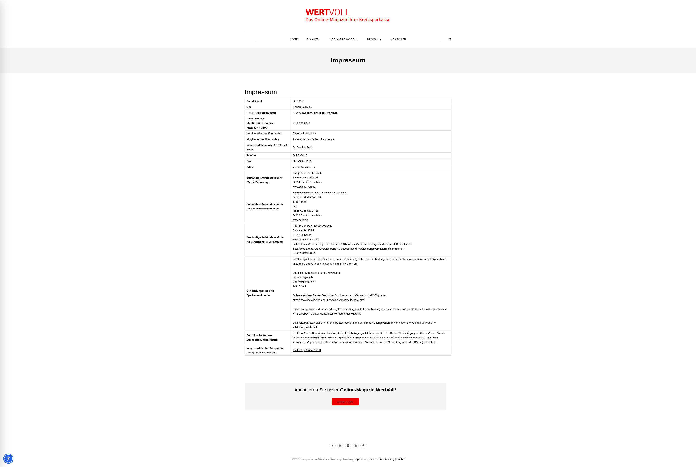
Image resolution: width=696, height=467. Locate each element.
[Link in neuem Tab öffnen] (333, 445)
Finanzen (314, 39)
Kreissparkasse (342, 39)
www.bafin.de (300, 220)
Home (294, 39)
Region (372, 39)
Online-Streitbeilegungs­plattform (355, 333)
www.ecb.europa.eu (304, 186)
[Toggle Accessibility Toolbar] (8, 458)
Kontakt (401, 459)
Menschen (398, 39)
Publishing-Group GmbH (307, 350)
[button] (450, 39)
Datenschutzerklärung (382, 459)
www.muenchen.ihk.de (305, 239)
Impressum (360, 459)
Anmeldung (345, 401)
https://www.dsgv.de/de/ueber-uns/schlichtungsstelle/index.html (329, 300)
